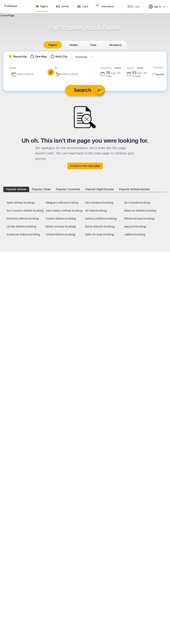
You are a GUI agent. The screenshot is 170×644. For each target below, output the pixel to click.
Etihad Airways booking (139, 218)
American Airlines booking (23, 234)
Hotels (74, 45)
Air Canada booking (137, 203)
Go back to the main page (85, 165)
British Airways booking (61, 226)
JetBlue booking (134, 234)
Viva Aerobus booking (99, 203)
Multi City (61, 56)
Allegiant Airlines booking (62, 203)
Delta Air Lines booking (99, 234)
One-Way (41, 56)
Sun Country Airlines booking (25, 211)
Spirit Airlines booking (20, 203)
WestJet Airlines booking (140, 211)
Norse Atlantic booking (99, 226)
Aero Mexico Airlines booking (64, 211)
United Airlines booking (60, 234)
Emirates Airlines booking (23, 218)
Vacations (115, 45)
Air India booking (95, 211)
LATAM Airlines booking (21, 226)
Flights (52, 45)
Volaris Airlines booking (61, 218)
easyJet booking (135, 226)
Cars (93, 45)
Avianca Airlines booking (100, 218)
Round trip (20, 56)
